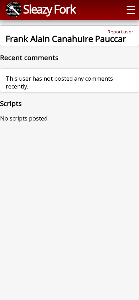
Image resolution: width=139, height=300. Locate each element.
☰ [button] (131, 9)
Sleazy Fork (49, 9)
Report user (120, 31)
